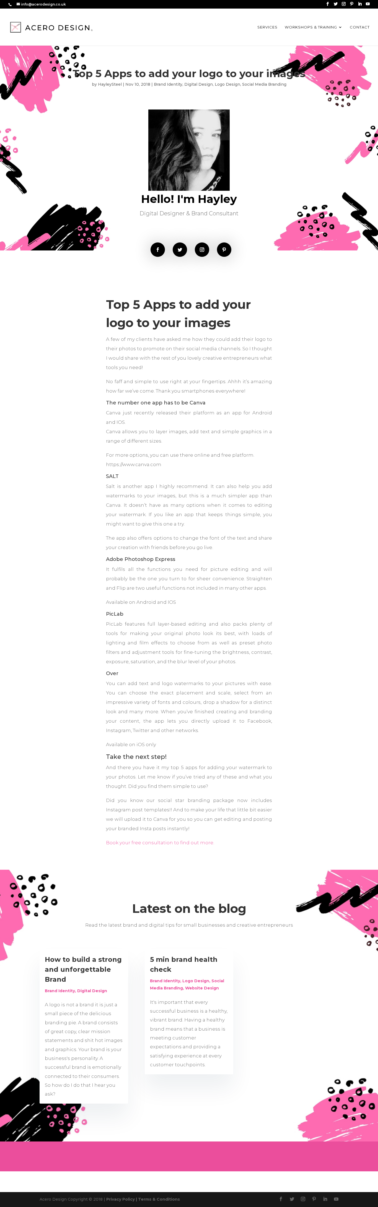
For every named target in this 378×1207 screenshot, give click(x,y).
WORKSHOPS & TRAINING (311, 27)
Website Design (202, 988)
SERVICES (267, 27)
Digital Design (198, 84)
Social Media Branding (264, 84)
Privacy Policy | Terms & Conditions (143, 1199)
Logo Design (227, 84)
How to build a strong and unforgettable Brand (83, 969)
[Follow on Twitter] (180, 249)
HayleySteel (110, 84)
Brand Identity (168, 84)
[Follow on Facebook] (158, 249)
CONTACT (360, 27)
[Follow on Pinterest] (224, 249)
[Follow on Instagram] (202, 249)
